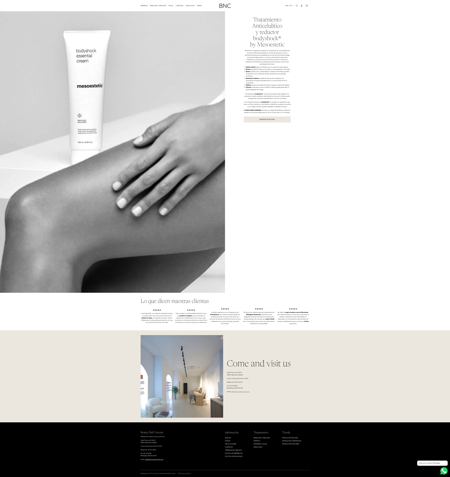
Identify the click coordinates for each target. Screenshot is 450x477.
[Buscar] (296, 5)
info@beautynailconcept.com (240, 392)
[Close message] (446, 462)
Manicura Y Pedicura (262, 438)
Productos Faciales (290, 438)
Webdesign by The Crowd (149, 473)
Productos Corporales (291, 441)
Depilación (258, 447)
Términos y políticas (184, 473)
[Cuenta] (301, 5)
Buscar (228, 438)
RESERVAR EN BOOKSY (267, 119)
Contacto (229, 447)
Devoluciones (230, 444)
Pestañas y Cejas (260, 444)
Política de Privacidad (233, 456)
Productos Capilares (290, 444)
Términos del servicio (233, 450)
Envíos (227, 441)
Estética (257, 441)
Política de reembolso (234, 453)
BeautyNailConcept (169, 473)
